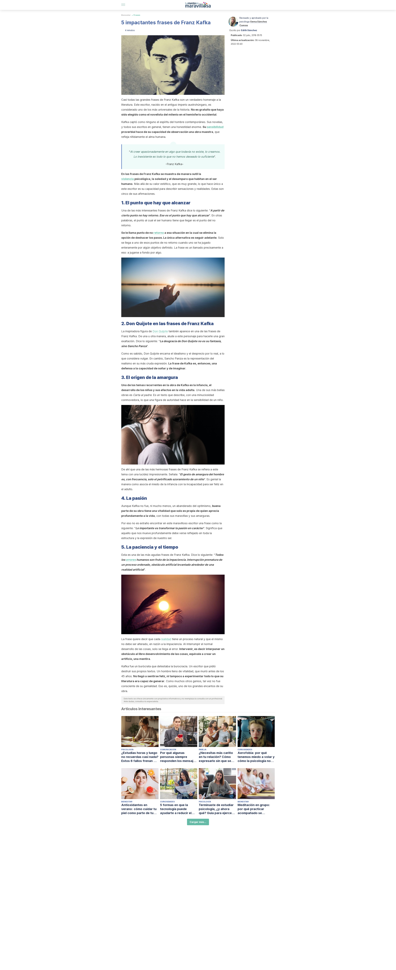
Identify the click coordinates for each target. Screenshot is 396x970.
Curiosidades (245, 749)
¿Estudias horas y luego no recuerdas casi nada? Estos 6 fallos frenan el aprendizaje (139, 757)
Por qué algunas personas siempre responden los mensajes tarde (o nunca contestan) (178, 757)
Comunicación (168, 749)
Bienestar (126, 15)
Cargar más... (198, 822)
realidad (166, 639)
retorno (158, 232)
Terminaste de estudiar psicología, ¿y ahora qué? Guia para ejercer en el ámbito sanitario (216, 809)
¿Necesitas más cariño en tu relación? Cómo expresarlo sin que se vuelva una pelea (216, 757)
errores (131, 559)
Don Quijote (160, 331)
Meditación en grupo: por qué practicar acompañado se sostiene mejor (254, 809)
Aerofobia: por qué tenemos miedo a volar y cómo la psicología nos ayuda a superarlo (256, 757)
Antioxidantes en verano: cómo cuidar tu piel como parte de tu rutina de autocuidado (139, 809)
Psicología (127, 749)
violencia (127, 179)
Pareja (202, 749)
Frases (136, 15)
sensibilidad (215, 127)
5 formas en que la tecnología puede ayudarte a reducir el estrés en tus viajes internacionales (176, 809)
